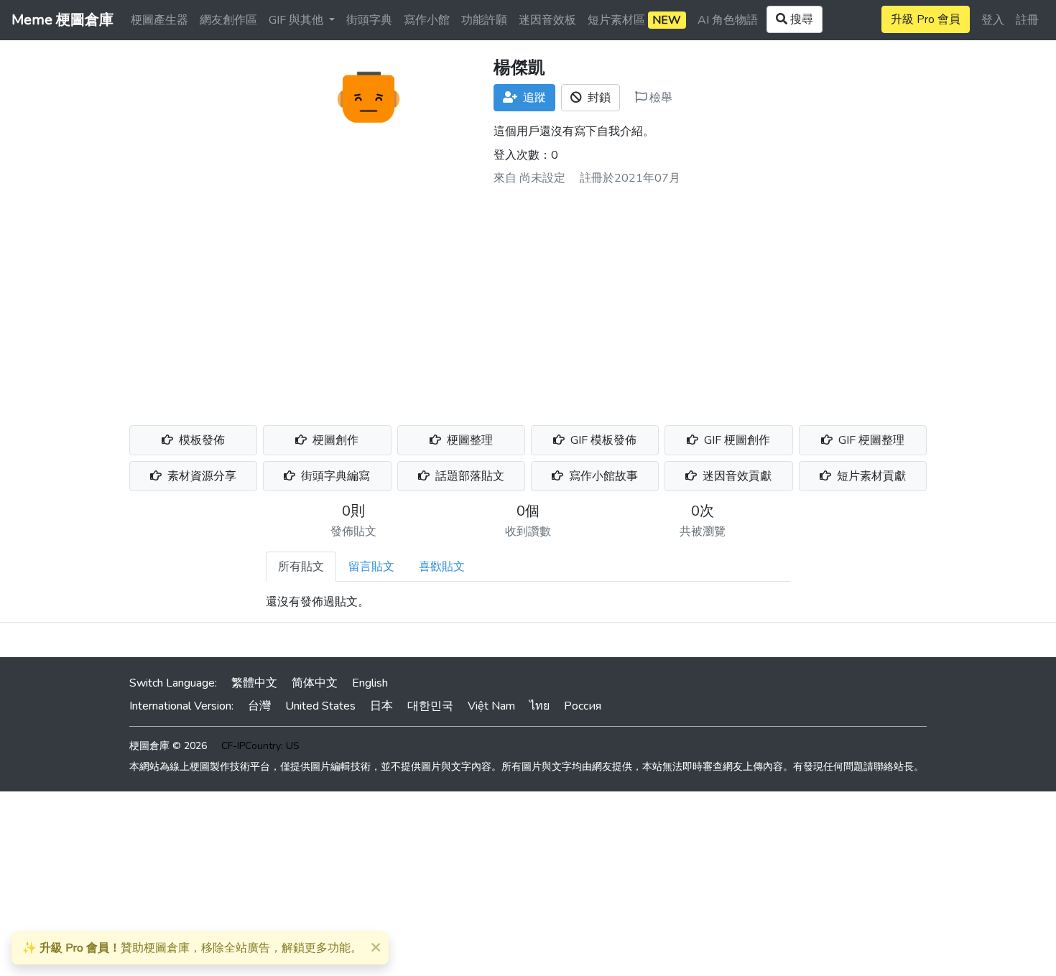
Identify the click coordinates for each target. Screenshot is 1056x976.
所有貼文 (301, 567)
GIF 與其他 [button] (297, 20)
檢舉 (659, 98)
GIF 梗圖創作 (735, 440)
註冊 (1027, 20)
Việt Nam (491, 706)
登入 (992, 20)
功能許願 (484, 20)
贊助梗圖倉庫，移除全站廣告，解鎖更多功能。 (192, 948)
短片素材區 (634, 20)
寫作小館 (427, 20)
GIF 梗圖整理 (869, 440)
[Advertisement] (528, 300)
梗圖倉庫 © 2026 (168, 746)
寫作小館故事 (602, 476)
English (370, 683)
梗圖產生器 (159, 20)
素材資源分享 (200, 476)
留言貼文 (371, 567)
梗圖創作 (334, 440)
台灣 (259, 706)
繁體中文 (254, 683)
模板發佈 (200, 440)
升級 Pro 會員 (925, 19)
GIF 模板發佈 (602, 440)
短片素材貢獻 (870, 476)
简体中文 (315, 683)
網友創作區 (228, 20)
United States (320, 706)
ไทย (539, 706)
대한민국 (430, 706)
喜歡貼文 (442, 567)
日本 (381, 706)
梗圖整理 (468, 440)
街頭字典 (369, 20)
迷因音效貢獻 (736, 476)
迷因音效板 (547, 20)
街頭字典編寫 (334, 476)
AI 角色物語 (728, 20)
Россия (582, 706)
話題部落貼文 (468, 476)
